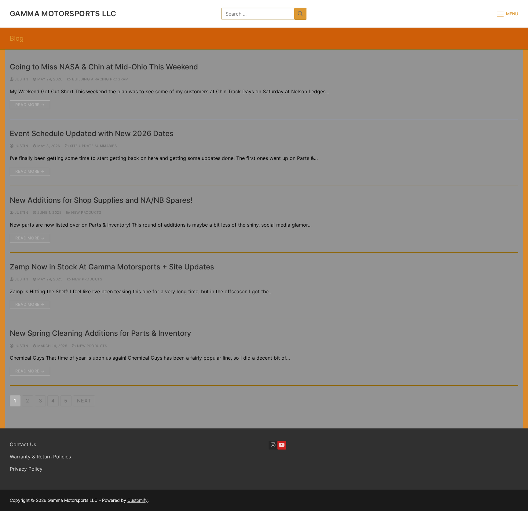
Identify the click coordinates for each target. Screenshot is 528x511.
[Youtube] (281, 445)
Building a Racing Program (100, 79)
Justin (21, 79)
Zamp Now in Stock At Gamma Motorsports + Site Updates (112, 266)
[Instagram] (273, 445)
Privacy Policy (26, 469)
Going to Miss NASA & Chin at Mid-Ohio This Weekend (104, 66)
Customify (137, 500)
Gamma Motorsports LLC (63, 13)
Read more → (30, 104)
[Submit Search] (300, 13)
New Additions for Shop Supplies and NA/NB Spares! (101, 200)
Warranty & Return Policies (40, 457)
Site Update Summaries (93, 146)
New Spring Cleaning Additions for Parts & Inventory (100, 333)
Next (84, 401)
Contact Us (23, 444)
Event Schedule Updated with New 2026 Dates (92, 133)
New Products (85, 212)
